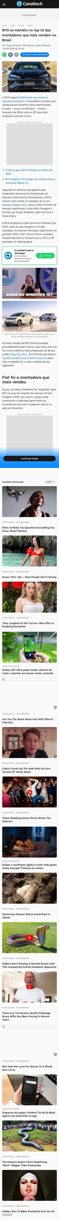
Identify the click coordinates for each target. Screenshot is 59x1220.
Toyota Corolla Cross (14, 358)
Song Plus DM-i (18, 354)
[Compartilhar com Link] (16, 54)
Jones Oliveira (42, 45)
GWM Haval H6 (38, 358)
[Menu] (4, 4)
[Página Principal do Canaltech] (29, 5)
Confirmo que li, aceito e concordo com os (30, 59)
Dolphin (30, 346)
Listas (12, 25)
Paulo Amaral (13, 45)
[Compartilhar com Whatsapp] (4, 54)
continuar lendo (29, 458)
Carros (30, 25)
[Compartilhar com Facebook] (10, 54)
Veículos (21, 25)
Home (4, 25)
